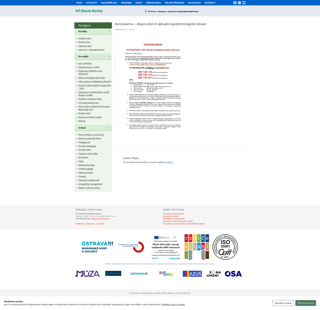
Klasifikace (194, 2)
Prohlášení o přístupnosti (174, 218)
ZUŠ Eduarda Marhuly (88, 11)
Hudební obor (85, 38)
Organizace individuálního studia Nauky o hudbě (93, 94)
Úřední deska (153, 2)
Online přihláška (174, 2)
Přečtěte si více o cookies (173, 304)
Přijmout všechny (306, 303)
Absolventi (83, 157)
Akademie (126, 2)
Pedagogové (84, 142)
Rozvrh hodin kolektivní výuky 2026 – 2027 (94, 87)
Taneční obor (84, 42)
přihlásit (169, 162)
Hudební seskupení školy (90, 99)
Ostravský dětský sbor (88, 102)
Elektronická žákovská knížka (91, 77)
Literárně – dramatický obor (91, 49)
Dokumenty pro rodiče (89, 67)
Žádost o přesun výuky (89, 187)
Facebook (79, 223)
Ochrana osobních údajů (90, 117)
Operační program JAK (88, 180)
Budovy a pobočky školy (89, 138)
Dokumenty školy (86, 165)
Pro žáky (82, 31)
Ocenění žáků (84, 149)
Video (81, 161)
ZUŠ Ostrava (152, 11)
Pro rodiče (83, 56)
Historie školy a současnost (91, 134)
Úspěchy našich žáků (88, 153)
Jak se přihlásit (85, 63)
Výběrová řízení (85, 172)
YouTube (100, 223)
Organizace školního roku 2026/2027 (90, 72)
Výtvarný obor (85, 46)
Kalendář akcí (109, 2)
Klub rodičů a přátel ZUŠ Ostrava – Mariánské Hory (94, 108)
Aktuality (91, 2)
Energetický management (90, 184)
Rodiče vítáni (84, 113)
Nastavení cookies (171, 216)
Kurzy (139, 2)
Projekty (82, 176)
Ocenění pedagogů (87, 146)
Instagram (90, 223)
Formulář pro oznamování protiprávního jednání (184, 223)
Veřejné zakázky (85, 168)
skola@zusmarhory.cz (100, 218)
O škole (82, 127)
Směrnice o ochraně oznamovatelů (178, 221)
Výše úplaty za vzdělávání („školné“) (94, 81)
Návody (82, 121)
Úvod (79, 2)
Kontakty (210, 2)
